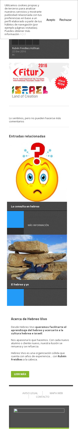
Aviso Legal (30, 393)
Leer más (20, 374)
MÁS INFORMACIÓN (38, 225)
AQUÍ (23, 34)
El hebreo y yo (20, 284)
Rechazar (65, 20)
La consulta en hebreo (25, 206)
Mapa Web (56, 393)
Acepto (50, 20)
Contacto (42, 397)
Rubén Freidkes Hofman (25, 48)
